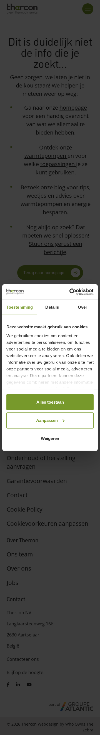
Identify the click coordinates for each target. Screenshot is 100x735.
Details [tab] (52, 307)
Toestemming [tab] (19, 307)
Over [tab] (82, 307)
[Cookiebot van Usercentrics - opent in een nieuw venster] (71, 291)
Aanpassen (47, 420)
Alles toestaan (50, 402)
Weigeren (50, 438)
